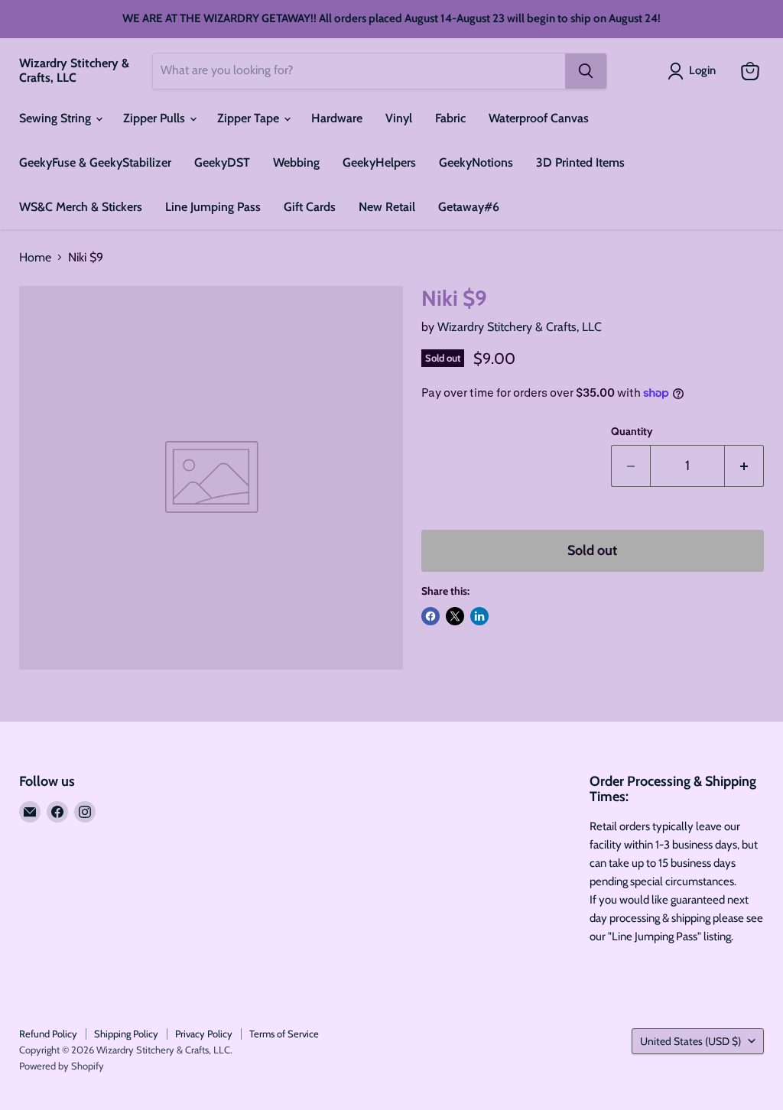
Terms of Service (284, 1033)
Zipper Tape (249, 118)
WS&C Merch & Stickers (80, 207)
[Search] (585, 71)
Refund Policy (48, 1033)
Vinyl (398, 118)
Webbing (296, 162)
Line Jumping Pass (213, 207)
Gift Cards (310, 207)
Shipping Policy (126, 1033)
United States (690, 1041)
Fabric (450, 118)
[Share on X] (455, 616)
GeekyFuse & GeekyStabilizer (95, 162)
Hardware (336, 118)
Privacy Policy (203, 1033)
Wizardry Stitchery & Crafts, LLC (519, 327)
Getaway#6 (468, 207)
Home (35, 258)
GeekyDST (222, 162)
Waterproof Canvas (539, 118)
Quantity (632, 431)
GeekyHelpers (379, 162)
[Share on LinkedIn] (479, 616)
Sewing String (56, 118)
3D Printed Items (580, 162)
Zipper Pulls (155, 118)
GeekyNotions (476, 162)
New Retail (387, 207)
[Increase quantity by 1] (744, 466)
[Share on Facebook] (430, 616)
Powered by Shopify (61, 1066)
